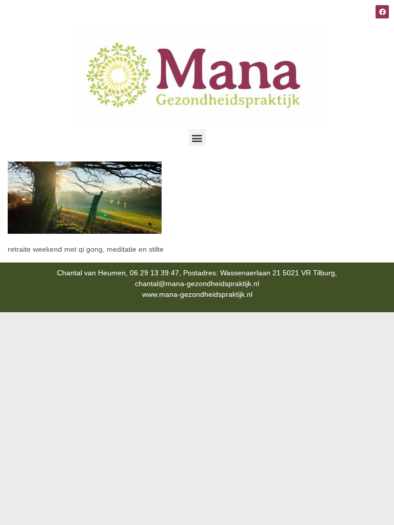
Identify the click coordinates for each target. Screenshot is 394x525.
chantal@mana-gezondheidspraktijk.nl (197, 283)
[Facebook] (382, 11)
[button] (197, 137)
